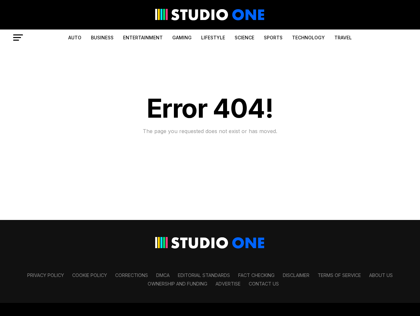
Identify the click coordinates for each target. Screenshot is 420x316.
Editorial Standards (204, 275)
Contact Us (264, 283)
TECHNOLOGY (308, 37)
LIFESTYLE (213, 37)
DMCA (163, 275)
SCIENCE (244, 37)
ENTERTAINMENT (143, 37)
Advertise (228, 283)
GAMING (182, 37)
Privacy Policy (45, 275)
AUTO (74, 37)
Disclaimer (296, 275)
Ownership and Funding (177, 283)
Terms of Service (339, 275)
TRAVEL (343, 37)
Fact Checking (256, 275)
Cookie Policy (89, 275)
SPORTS (273, 37)
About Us (381, 275)
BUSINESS (102, 37)
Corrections (131, 275)
